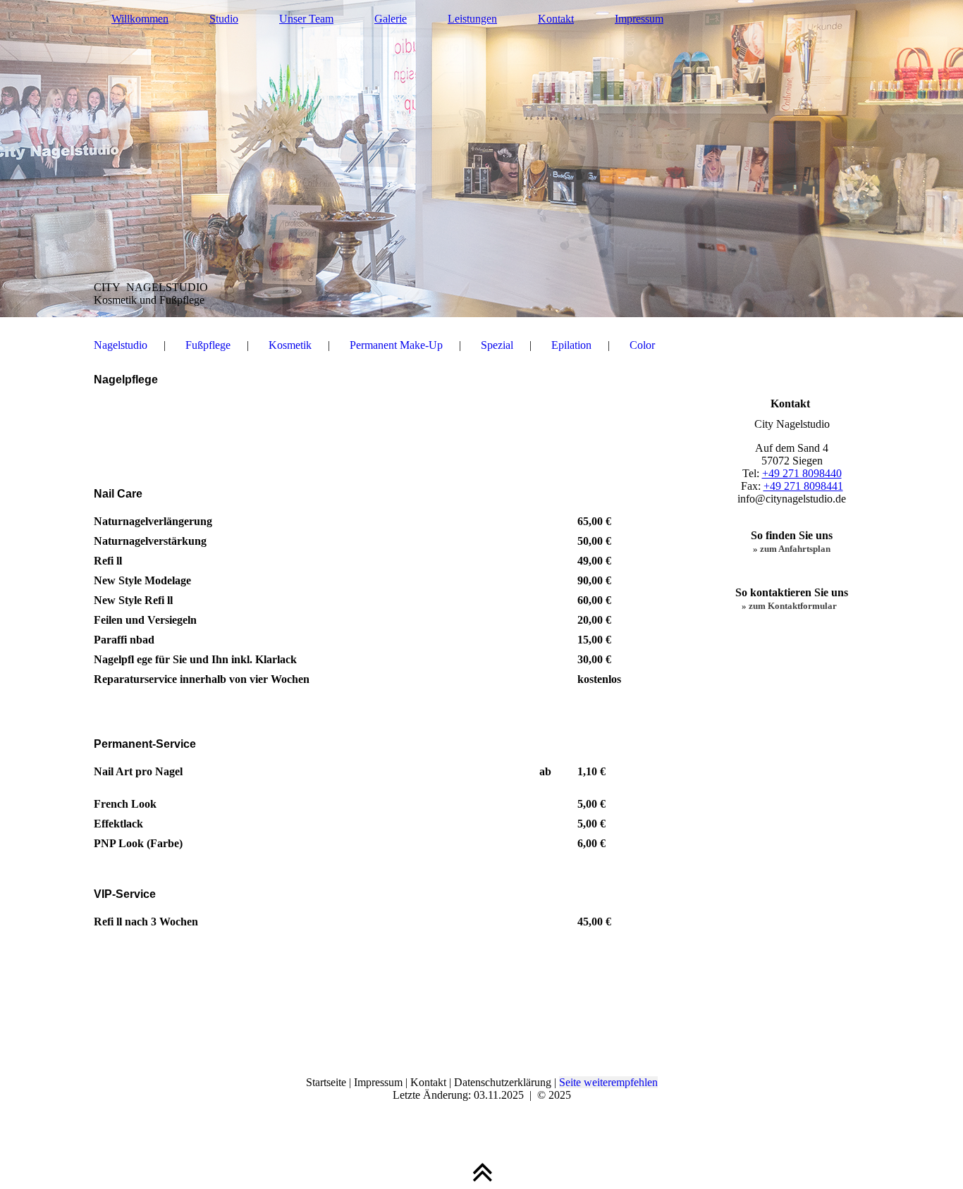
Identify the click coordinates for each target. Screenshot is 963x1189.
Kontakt (556, 19)
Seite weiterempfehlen (608, 1082)
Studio (223, 19)
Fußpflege (208, 345)
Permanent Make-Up (396, 345)
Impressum (639, 19)
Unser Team (306, 19)
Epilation (571, 345)
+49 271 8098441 (803, 486)
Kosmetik (290, 345)
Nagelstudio (120, 345)
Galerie (390, 19)
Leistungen (472, 19)
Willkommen (139, 19)
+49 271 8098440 (802, 473)
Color (642, 345)
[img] (481, 158)
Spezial (497, 345)
